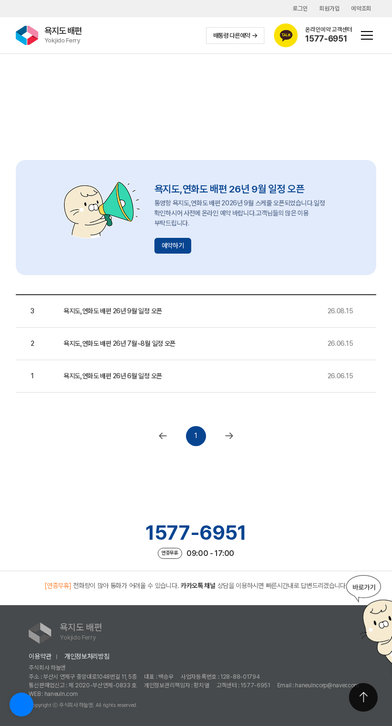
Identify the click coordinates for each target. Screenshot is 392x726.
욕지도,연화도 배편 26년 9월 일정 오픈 (113, 311)
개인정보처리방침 (87, 656)
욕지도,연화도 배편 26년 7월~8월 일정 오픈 (119, 343)
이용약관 (40, 656)
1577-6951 (196, 532)
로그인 (300, 8)
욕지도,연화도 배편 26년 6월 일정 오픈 (113, 376)
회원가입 (329, 8)
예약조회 (361, 8)
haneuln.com (61, 693)
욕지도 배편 (63, 34)
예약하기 (173, 245)
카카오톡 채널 (198, 585)
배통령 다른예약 (231, 35)
